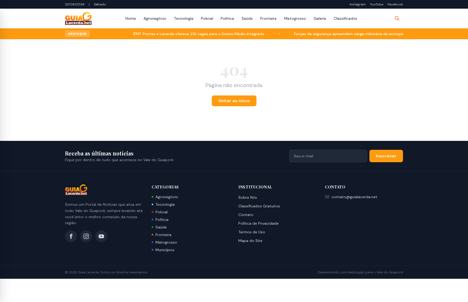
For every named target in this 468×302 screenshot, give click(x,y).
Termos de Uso (251, 232)
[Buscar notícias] (397, 18)
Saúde (247, 18)
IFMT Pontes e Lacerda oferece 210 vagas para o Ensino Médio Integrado (191, 33)
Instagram (358, 4)
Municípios (164, 249)
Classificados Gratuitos (259, 206)
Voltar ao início (234, 101)
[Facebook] (71, 236)
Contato (245, 214)
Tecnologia (183, 18)
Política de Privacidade (258, 223)
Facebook (395, 4)
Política (227, 18)
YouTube (376, 4)
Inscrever (386, 156)
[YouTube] (101, 236)
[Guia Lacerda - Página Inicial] (78, 18)
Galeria (320, 18)
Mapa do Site (250, 240)
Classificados (345, 18)
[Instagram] (86, 236)
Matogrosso (295, 18)
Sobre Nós (247, 197)
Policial (207, 18)
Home (130, 18)
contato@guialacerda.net (354, 196)
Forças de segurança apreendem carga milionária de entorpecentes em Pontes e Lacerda (367, 33)
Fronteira (268, 18)
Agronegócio (155, 18)
